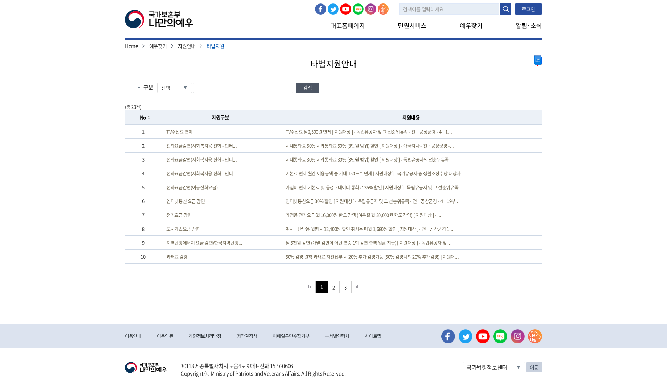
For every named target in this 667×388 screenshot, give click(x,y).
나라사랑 (383, 9)
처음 (310, 287)
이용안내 (133, 336)
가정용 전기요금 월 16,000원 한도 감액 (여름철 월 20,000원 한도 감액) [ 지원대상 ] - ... (363, 215)
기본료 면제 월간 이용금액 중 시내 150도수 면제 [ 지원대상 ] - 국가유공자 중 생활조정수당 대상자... (375, 173)
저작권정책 (247, 336)
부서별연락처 (337, 336)
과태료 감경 (177, 256)
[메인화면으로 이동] (159, 19)
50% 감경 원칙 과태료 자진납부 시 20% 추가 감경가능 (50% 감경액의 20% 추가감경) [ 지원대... (372, 256)
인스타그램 (370, 9)
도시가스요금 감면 (183, 228)
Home (131, 45)
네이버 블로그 (358, 9)
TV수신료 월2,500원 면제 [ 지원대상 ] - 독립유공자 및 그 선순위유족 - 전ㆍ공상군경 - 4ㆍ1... (369, 131)
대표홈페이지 (347, 25)
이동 (534, 367)
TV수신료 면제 (179, 131)
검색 (505, 9)
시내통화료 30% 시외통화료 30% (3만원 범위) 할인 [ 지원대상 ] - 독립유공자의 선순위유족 (367, 159)
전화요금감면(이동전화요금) (191, 187)
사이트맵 (373, 336)
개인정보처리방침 (205, 336)
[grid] (333, 194)
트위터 (333, 9)
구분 (148, 87)
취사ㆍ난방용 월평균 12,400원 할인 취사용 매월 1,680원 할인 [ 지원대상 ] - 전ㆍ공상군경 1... (369, 228)
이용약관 (165, 336)
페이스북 (320, 9)
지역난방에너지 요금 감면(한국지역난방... (204, 242)
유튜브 (345, 9)
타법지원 (215, 45)
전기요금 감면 (179, 215)
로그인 (528, 9)
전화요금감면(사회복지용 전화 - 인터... (201, 145)
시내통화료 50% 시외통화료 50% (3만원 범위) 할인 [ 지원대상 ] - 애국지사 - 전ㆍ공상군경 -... (370, 145)
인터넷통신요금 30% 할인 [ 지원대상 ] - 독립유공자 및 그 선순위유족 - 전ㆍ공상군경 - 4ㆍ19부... (372, 201)
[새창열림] (538, 60)
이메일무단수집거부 (291, 336)
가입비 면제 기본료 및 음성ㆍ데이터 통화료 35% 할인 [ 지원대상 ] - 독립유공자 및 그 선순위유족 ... (374, 187)
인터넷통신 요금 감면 (185, 201)
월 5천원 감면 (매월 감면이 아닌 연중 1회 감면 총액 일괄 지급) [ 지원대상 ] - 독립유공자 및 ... (368, 242)
